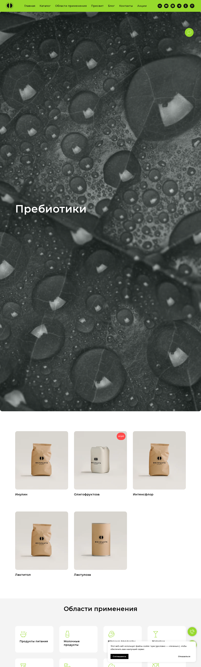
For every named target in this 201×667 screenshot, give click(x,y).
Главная (29, 6)
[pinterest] (192, 6)
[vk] (160, 6)
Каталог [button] (45, 6)
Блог (111, 6)
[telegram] (179, 6)
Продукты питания (34, 641)
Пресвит (97, 6)
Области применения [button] (71, 6)
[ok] (185, 6)
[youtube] (166, 6)
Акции (142, 6)
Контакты (126, 6)
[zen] (173, 6)
